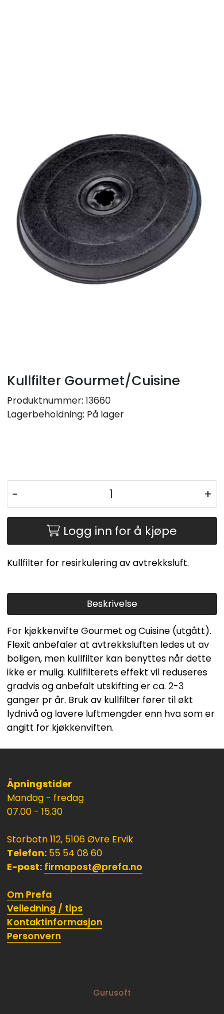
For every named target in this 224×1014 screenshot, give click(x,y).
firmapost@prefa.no (93, 867)
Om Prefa (29, 894)
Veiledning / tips (45, 908)
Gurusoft (112, 992)
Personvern (34, 936)
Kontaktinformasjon (54, 922)
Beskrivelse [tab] (112, 603)
